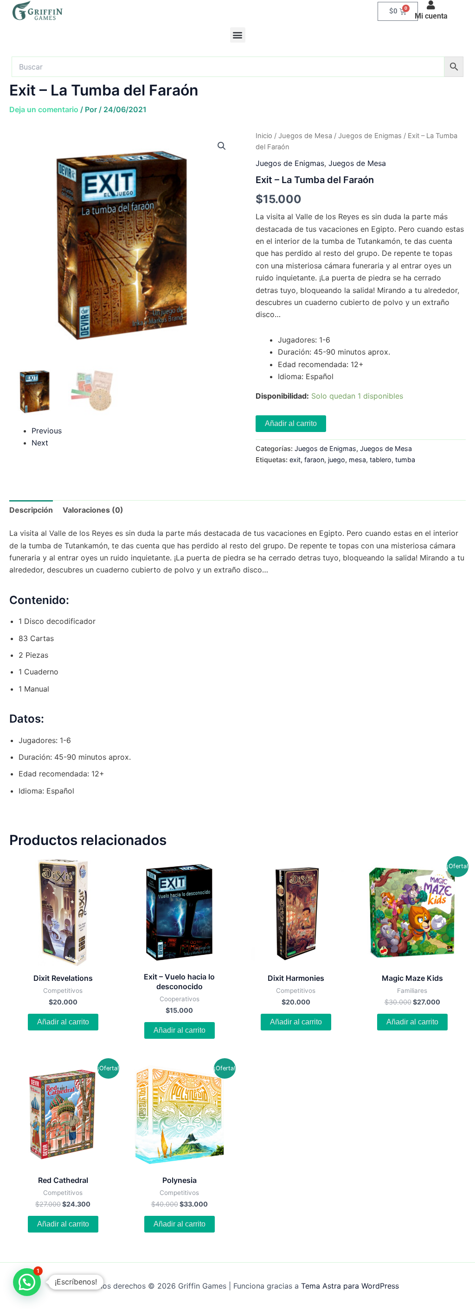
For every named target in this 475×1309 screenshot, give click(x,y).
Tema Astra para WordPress (350, 1285)
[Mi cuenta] (431, 5)
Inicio (264, 136)
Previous (47, 430)
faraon (314, 460)
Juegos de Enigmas (370, 136)
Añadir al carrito (291, 423)
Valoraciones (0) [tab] (93, 510)
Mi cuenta (431, 16)
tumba (405, 460)
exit (295, 460)
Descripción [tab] (31, 510)
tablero (381, 460)
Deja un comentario (43, 109)
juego (336, 460)
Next (40, 442)
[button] (237, 35)
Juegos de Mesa (305, 136)
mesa (357, 460)
